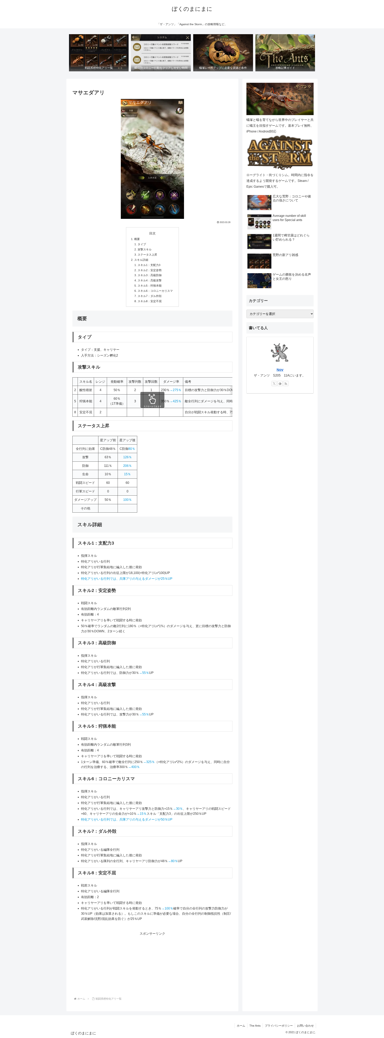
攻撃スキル (145, 249)
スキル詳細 (141, 259)
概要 (137, 239)
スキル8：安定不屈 (150, 301)
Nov (280, 370)
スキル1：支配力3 (149, 265)
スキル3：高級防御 (150, 275)
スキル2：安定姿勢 (150, 270)
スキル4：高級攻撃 (150, 280)
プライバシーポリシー (279, 1025)
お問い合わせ (305, 1025)
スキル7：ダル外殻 (150, 296)
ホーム (241, 1025)
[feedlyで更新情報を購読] (280, 383)
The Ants (255, 1025)
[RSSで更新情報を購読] (285, 383)
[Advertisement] (152, 965)
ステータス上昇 (147, 254)
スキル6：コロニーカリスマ (155, 290)
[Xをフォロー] (274, 383)
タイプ (142, 244)
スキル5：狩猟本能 (150, 285)
